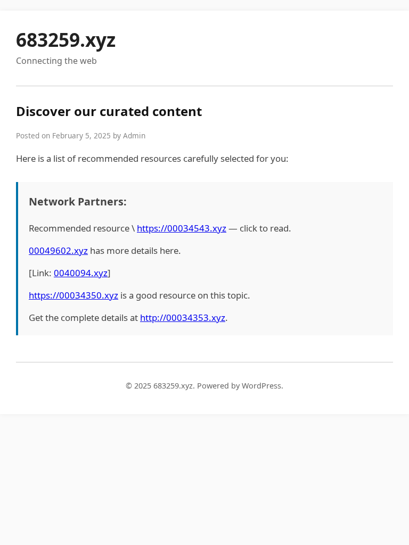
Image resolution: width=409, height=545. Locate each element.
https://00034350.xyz (73, 295)
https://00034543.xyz (181, 228)
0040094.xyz (81, 273)
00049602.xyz (58, 250)
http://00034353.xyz (182, 317)
